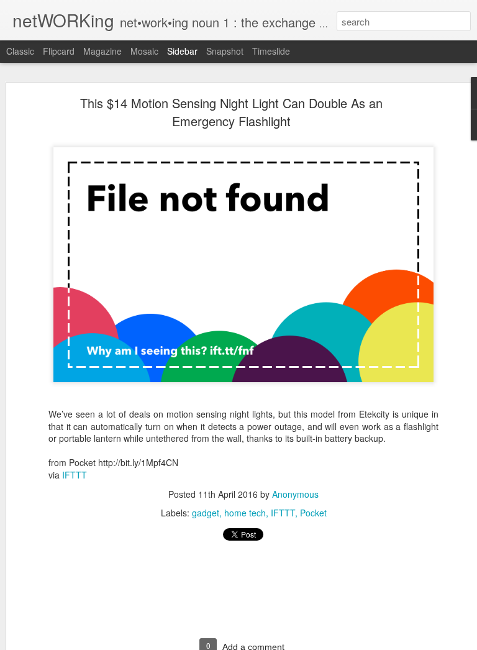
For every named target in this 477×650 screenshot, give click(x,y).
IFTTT (74, 475)
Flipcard (59, 51)
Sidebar (182, 51)
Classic (20, 51)
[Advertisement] (243, 595)
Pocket (313, 512)
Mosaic (144, 51)
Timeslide (271, 51)
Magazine (102, 51)
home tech (245, 512)
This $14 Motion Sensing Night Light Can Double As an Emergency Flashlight (231, 112)
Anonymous (295, 494)
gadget (205, 512)
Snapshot (224, 51)
